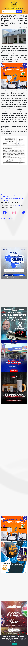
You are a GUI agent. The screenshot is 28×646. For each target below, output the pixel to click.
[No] (26, 640)
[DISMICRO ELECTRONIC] (14, 76)
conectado (18, 205)
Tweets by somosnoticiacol (9, 218)
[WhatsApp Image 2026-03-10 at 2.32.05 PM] (14, 263)
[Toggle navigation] (24, 11)
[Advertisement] (14, 180)
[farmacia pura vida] (14, 355)
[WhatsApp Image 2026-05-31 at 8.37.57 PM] (14, 618)
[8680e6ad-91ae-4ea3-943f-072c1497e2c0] (14, 557)
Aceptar (14, 643)
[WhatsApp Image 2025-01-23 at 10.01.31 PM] (14, 387)
